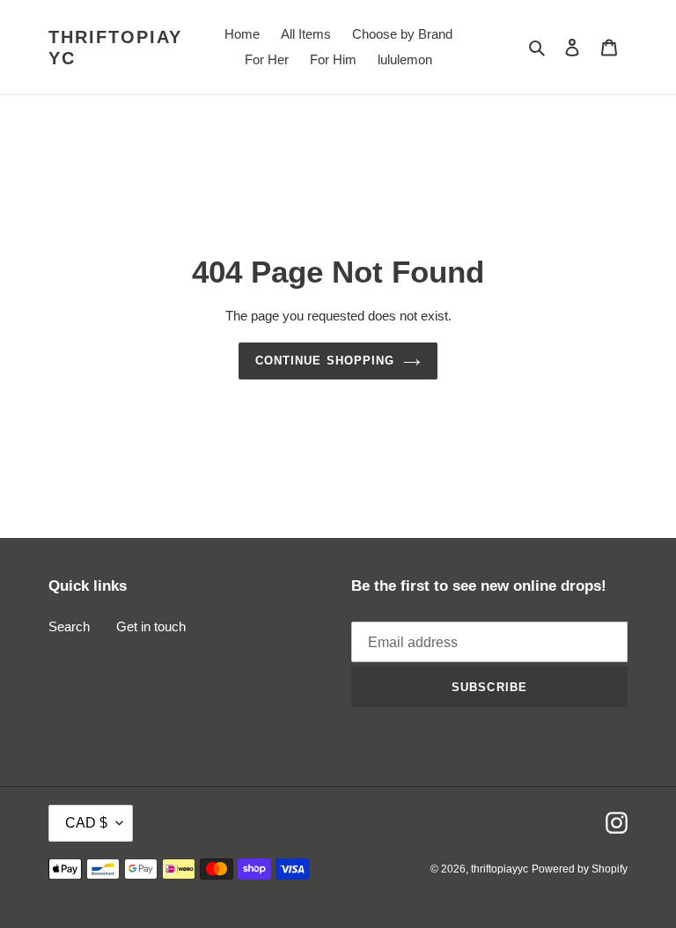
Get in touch (151, 626)
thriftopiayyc (115, 47)
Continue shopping (324, 360)
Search (69, 626)
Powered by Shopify (580, 869)
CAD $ (86, 822)
